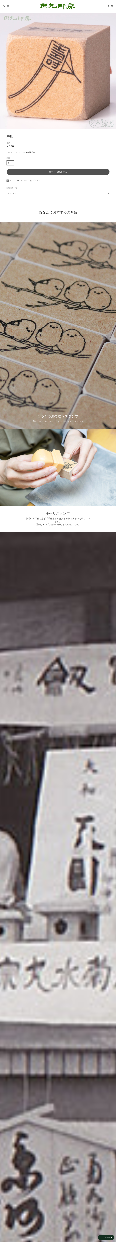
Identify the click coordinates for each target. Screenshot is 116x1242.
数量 (8, 158)
